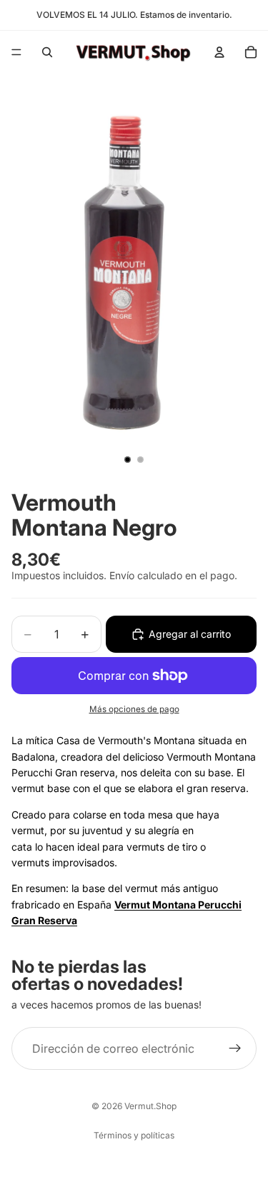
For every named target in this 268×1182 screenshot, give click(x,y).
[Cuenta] (219, 52)
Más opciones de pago (134, 709)
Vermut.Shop (150, 1106)
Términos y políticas (134, 1135)
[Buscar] (47, 52)
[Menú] (16, 52)
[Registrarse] (235, 1048)
